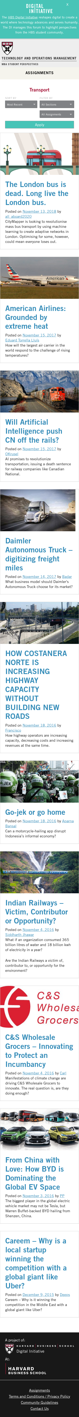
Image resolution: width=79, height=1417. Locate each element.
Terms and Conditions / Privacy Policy (39, 1396)
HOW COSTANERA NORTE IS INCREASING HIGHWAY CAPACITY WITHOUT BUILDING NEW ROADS (36, 685)
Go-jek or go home (35, 811)
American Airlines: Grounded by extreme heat (35, 317)
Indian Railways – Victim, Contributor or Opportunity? (36, 911)
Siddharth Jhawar (19, 934)
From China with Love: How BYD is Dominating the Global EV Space (34, 1173)
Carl (63, 1073)
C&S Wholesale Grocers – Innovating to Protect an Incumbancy (39, 1051)
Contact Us (40, 1408)
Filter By (46, 98)
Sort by (10, 98)
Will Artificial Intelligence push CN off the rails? (33, 430)
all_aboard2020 (18, 216)
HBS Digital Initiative (23, 17)
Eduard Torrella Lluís (22, 340)
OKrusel (11, 453)
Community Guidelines (39, 1402)
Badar (67, 576)
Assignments (39, 72)
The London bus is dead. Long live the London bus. (36, 193)
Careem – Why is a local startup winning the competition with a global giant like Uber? (36, 1263)
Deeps (65, 1294)
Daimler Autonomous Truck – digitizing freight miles (38, 554)
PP (62, 1195)
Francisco (13, 730)
